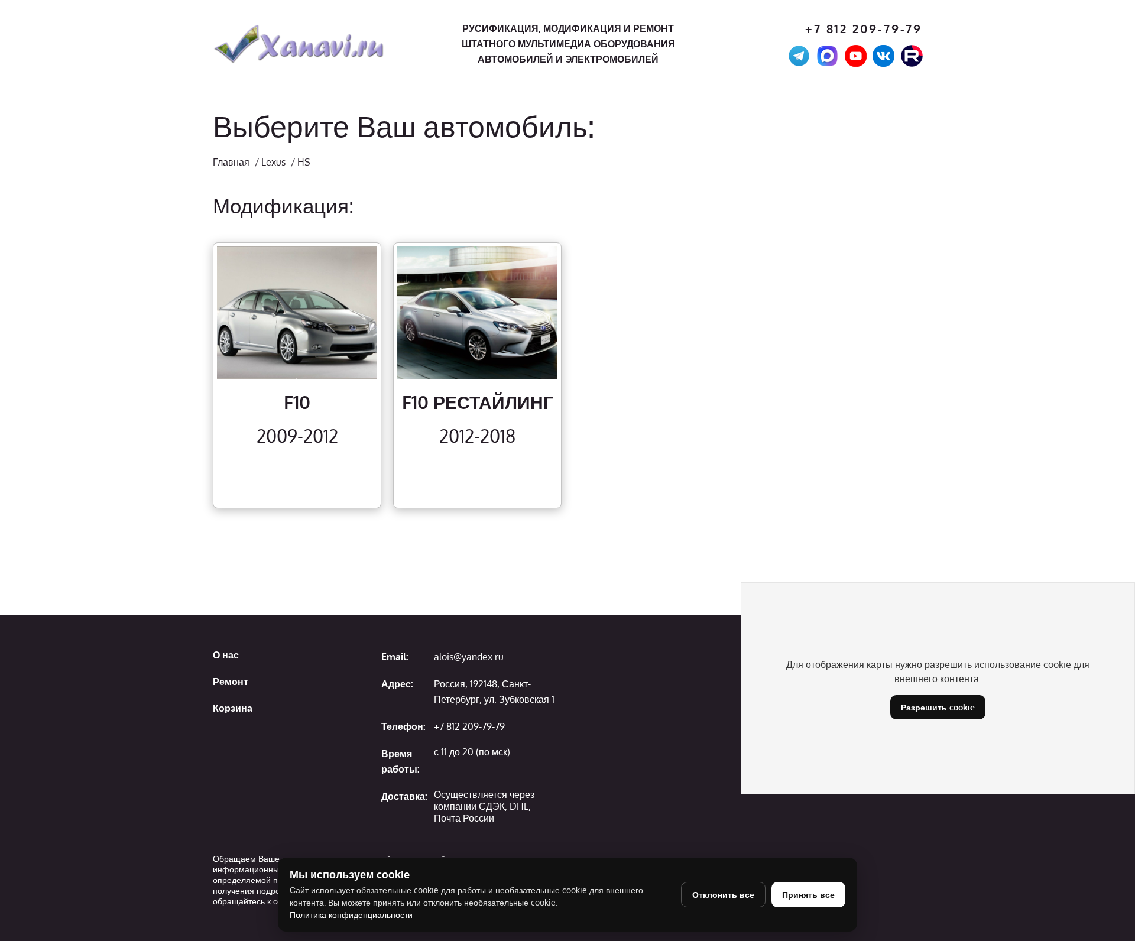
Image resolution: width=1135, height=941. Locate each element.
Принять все (808, 895)
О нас (226, 655)
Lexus (273, 162)
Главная (231, 162)
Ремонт (230, 681)
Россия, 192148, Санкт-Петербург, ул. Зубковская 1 (494, 691)
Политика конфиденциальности (351, 915)
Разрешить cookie (938, 707)
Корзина (232, 708)
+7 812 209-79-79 (863, 28)
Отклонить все (723, 895)
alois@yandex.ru (469, 657)
